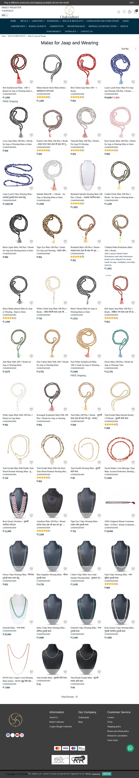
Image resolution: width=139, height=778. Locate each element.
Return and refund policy (118, 731)
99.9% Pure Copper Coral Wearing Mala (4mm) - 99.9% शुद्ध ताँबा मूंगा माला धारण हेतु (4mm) (18, 680)
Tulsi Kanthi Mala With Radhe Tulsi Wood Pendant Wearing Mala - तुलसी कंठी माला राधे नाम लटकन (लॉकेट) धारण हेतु (18, 470)
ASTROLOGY (70, 31)
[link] (118, 12)
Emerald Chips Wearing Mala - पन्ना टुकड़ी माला (86, 629)
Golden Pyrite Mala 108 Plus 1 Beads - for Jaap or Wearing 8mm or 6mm (120, 196)
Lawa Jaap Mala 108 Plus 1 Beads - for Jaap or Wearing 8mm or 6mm (18, 142)
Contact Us (87, 31)
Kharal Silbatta (37, 26)
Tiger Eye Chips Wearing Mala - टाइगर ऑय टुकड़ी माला (84, 523)
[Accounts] (129, 12)
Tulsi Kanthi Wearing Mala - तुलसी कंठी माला (85, 470)
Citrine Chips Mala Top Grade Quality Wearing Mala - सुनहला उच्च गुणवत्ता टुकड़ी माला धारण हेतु (86, 576)
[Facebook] (8, 735)
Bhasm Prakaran (76, 26)
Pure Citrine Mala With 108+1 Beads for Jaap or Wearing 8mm (52, 363)
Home (13, 21)
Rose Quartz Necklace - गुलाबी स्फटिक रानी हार (16, 523)
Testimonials (83, 717)
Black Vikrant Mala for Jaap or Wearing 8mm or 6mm (84, 310)
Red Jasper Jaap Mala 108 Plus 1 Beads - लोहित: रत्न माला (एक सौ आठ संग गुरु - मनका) (120, 310)
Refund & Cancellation (117, 735)
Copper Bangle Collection (60, 726)
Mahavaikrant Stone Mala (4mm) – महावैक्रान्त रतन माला (52, 89)
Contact (110, 717)
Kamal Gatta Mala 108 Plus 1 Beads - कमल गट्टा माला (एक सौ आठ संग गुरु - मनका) (52, 143)
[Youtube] (17, 735)
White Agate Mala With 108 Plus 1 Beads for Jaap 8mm (18, 416)
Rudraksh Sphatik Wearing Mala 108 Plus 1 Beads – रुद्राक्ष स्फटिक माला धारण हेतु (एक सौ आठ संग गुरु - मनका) (86, 196)
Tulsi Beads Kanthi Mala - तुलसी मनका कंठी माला (84, 679)
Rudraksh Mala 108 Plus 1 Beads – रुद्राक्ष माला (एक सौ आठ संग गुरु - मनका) (86, 249)
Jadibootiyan (57, 26)
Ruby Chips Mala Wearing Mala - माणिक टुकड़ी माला (51, 629)
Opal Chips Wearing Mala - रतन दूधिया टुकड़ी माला (118, 576)
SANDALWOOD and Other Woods (103, 21)
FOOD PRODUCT (54, 31)
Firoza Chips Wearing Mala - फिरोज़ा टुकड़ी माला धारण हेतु (18, 576)
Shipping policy (114, 726)
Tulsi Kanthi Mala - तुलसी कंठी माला (52, 678)
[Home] (69, 12)
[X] (13, 735)
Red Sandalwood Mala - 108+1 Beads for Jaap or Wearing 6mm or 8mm (18, 90)
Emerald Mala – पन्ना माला (14, 628)
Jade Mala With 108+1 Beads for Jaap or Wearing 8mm (17, 363)
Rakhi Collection (56, 722)
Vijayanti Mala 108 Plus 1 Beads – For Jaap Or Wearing (85, 142)
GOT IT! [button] (106, 774)
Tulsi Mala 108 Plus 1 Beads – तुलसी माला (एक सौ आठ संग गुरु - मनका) (86, 416)
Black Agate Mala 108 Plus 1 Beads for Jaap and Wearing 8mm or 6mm (18, 249)
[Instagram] (22, 735)
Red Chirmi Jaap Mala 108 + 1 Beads (84, 89)
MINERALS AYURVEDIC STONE (102, 26)
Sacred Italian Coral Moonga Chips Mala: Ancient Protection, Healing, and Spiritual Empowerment (120, 470)
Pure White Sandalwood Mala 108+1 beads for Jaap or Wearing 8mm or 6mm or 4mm (85, 364)
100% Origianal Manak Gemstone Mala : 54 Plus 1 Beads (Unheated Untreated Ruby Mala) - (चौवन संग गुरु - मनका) (119, 523)
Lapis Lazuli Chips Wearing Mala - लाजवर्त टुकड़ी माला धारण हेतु (18, 195)
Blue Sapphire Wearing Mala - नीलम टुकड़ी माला (52, 576)
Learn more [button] (96, 774)
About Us (53, 717)
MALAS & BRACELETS (73, 21)
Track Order (112, 740)
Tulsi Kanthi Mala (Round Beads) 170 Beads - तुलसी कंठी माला (119, 416)
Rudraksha (53, 21)
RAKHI (126, 21)
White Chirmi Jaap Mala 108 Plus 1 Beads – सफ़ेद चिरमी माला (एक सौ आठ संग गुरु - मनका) (52, 310)
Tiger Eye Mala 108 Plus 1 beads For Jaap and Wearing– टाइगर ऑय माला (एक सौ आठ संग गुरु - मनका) (51, 249)
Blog (80, 722)
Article (124, 26)
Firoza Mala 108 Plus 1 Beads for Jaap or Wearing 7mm (119, 363)
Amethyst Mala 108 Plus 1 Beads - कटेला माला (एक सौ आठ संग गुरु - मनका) (52, 523)
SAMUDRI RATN (18, 26)
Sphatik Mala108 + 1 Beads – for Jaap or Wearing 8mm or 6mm (51, 195)
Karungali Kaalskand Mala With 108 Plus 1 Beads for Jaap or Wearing (52, 416)
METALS (24, 21)
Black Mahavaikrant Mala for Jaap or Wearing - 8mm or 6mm (17, 310)
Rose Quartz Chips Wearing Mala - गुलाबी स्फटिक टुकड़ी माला (120, 629)
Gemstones (37, 21)
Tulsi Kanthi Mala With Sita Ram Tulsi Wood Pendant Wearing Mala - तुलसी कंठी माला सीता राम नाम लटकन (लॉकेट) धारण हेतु (52, 470)
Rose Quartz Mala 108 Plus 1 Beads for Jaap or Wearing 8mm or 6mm (120, 142)
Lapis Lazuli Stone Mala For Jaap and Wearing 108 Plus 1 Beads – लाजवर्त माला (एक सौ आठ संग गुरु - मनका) (119, 90)
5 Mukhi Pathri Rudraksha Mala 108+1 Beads (118, 249)
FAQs (110, 722)
